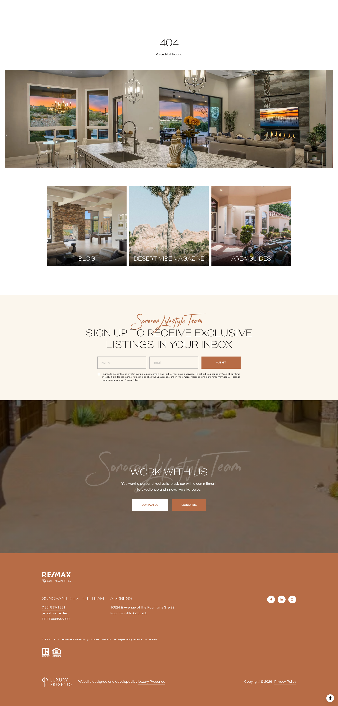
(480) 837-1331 (53, 607)
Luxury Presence (151, 681)
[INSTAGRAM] (292, 599)
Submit (221, 362)
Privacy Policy (131, 380)
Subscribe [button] (189, 505)
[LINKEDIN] (282, 599)
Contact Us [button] (150, 505)
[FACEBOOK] (271, 599)
